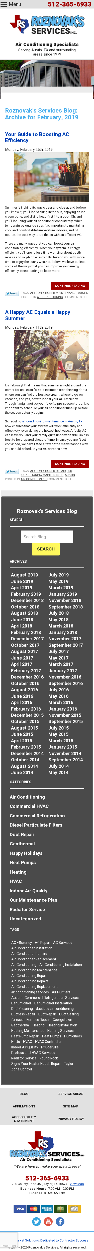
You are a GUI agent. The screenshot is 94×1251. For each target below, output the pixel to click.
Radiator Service (27, 909)
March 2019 (60, 587)
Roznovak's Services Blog (47, 511)
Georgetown (62, 1019)
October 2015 (25, 721)
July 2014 (58, 766)
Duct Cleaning (22, 1008)
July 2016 (58, 690)
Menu (15, 4)
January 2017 (62, 671)
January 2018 (62, 632)
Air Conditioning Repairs (30, 981)
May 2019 (58, 581)
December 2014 (27, 753)
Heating (18, 872)
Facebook (60, 1221)
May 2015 (58, 734)
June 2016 (22, 696)
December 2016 (27, 677)
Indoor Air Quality (28, 891)
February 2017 (26, 671)
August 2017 (24, 651)
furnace (17, 1019)
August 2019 (24, 575)
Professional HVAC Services (33, 1052)
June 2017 (22, 658)
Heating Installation (62, 1025)
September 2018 (65, 607)
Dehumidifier (21, 1003)
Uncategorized (25, 919)
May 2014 (58, 772)
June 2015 (22, 734)
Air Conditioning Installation (60, 964)
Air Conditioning (50, 297)
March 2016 (60, 702)
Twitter (36, 1221)
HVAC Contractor (48, 1041)
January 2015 (62, 747)
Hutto (15, 1041)
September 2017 (65, 645)
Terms (13, 1246)
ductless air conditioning (55, 1008)
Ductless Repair (23, 1014)
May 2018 (58, 619)
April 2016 (21, 702)
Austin (83, 293)
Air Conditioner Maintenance (53, 293)
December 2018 (27, 600)
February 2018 (26, 632)
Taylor (68, 1063)
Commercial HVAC (29, 806)
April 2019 (21, 587)
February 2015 (26, 747)
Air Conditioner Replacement (33, 959)
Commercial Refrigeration (37, 816)
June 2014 (22, 772)
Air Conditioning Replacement (34, 986)
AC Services (62, 942)
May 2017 (58, 658)
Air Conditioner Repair (48, 471)
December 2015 (27, 715)
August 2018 (24, 613)
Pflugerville (50, 1047)
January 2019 (62, 594)
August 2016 (24, 690)
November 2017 (64, 639)
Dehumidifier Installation (53, 1003)
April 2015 (21, 741)
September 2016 (65, 683)
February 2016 (26, 709)
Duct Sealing (69, 1014)
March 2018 (60, 626)
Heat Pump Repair (25, 1036)
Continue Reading (70, 286)
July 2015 (58, 728)
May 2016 (58, 696)
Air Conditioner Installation (31, 948)
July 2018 (58, 613)
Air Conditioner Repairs (29, 953)
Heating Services (60, 1030)
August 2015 (24, 728)
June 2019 (22, 581)
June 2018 (22, 619)
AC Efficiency (21, 942)
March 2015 (60, 741)
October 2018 (25, 607)
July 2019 (58, 575)
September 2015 (65, 721)
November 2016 (64, 677)
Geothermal (22, 844)
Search (46, 549)
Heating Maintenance (27, 1030)
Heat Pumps (23, 862)
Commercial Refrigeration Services (52, 997)
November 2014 (64, 753)
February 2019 (26, 594)
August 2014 (24, 766)
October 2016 (25, 683)
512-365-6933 (47, 1178)
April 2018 (21, 626)
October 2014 (25, 760)
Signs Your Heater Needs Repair (36, 1063)
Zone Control (21, 1069)
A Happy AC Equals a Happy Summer (37, 315)
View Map (77, 1183)
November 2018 (64, 600)
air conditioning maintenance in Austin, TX (52, 421)
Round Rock (49, 1058)
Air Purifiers (61, 992)
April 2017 (21, 664)
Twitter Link (12, 293)
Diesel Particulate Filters (36, 825)
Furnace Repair (38, 1019)
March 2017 (60, 664)
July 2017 (58, 651)
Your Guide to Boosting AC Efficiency (37, 137)
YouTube (48, 1221)
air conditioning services (30, 992)
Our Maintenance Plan (33, 900)
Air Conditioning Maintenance (46, 473)
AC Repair (42, 942)
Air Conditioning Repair (29, 975)
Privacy (5, 1246)
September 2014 (65, 760)
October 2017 (25, 645)
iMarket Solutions (26, 1240)
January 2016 (62, 709)
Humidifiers (73, 1036)
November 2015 (64, 715)
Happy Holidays (26, 853)
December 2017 (27, 639)
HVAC (16, 881)
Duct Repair (22, 834)
